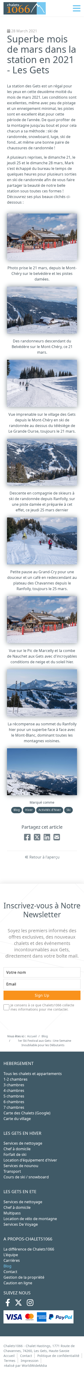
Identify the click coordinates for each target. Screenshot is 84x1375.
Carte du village (17, 1118)
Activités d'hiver (49, 810)
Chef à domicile (17, 1148)
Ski (68, 810)
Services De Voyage (21, 1224)
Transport (12, 1171)
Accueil (9, 1355)
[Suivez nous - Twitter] (18, 1304)
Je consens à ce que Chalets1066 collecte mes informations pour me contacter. (42, 1007)
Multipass (12, 1213)
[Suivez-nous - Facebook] (8, 1304)
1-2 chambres (16, 1079)
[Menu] (76, 8)
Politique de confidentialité (58, 1355)
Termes (9, 1360)
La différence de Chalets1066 (29, 1249)
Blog (17, 810)
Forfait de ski (15, 1154)
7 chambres (14, 1107)
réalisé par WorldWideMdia (25, 1365)
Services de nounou (21, 1165)
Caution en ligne (18, 1282)
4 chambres (14, 1090)
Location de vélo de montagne (30, 1218)
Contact (10, 1271)
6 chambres (14, 1101)
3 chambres (14, 1084)
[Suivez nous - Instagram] (30, 1304)
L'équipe (11, 1254)
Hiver (29, 810)
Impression (29, 1360)
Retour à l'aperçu (44, 857)
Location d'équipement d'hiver (30, 1160)
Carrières (12, 1260)
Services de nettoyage (23, 1143)
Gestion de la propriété (24, 1277)
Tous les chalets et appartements (33, 1073)
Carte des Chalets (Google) (27, 1113)
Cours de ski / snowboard (26, 1177)
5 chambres (14, 1096)
